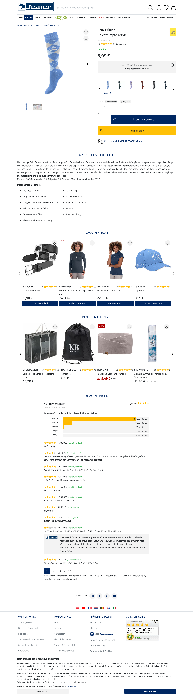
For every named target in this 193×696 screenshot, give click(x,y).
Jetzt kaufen (137, 130)
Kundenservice (62, 616)
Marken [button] (110, 17)
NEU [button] (20, 17)
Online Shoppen (27, 616)
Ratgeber (127, 101)
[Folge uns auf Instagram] (92, 596)
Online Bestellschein (28, 645)
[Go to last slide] (19, 273)
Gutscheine (23, 650)
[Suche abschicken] (151, 8)
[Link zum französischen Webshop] (90, 607)
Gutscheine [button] (124, 17)
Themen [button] (48, 17)
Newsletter (59, 633)
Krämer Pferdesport (102, 616)
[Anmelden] (159, 7)
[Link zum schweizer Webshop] (84, 607)
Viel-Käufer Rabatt (63, 639)
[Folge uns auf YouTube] (114, 596)
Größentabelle (111, 101)
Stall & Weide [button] (77, 17)
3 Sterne (55, 426)
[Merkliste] (166, 7)
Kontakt (58, 622)
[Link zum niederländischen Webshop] (96, 607)
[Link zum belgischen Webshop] (102, 607)
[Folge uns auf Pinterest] (107, 596)
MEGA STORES (167, 17)
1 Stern (56, 435)
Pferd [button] (38, 17)
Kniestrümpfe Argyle (51, 25)
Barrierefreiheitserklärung (102, 640)
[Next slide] (87, 64)
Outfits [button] (92, 17)
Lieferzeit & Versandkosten (31, 628)
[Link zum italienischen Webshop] (115, 607)
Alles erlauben (150, 691)
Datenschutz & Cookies (101, 651)
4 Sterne (55, 422)
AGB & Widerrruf (98, 645)
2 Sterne (55, 430)
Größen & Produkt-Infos (65, 645)
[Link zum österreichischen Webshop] (78, 607)
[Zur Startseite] (35, 6)
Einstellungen (43, 691)
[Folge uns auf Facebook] (99, 596)
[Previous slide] (19, 64)
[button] (61, 17)
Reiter (19, 25)
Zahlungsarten (25, 622)
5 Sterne (55, 418)
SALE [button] (101, 17)
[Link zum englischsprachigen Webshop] (109, 607)
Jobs (102, 633)
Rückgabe (23, 633)
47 (69, 571)
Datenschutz (72, 686)
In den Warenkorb (39, 303)
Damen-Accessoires (32, 25)
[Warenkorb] (173, 7)
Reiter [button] (28, 17)
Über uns (94, 628)
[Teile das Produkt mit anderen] (86, 38)
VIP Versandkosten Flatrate (31, 639)
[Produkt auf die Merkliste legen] (86, 32)
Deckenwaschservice (64, 650)
